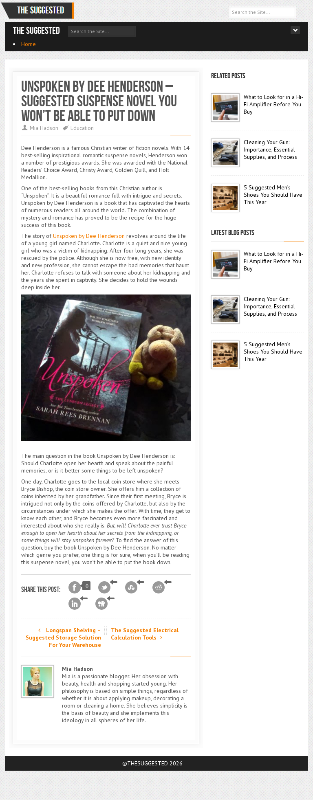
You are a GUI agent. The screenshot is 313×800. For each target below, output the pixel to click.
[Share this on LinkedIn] (78, 604)
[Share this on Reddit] (162, 587)
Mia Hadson (44, 128)
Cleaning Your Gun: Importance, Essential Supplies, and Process (270, 149)
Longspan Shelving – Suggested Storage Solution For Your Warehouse (63, 637)
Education (82, 128)
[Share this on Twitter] (107, 587)
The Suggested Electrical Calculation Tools (145, 633)
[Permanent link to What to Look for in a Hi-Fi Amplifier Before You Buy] (225, 107)
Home (28, 44)
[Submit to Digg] (105, 604)
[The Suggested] (39, 10)
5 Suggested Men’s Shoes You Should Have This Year (273, 195)
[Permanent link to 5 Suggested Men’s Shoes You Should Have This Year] (225, 198)
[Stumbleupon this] (134, 587)
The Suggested (36, 31)
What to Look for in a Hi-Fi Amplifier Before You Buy (273, 104)
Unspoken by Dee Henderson (89, 236)
